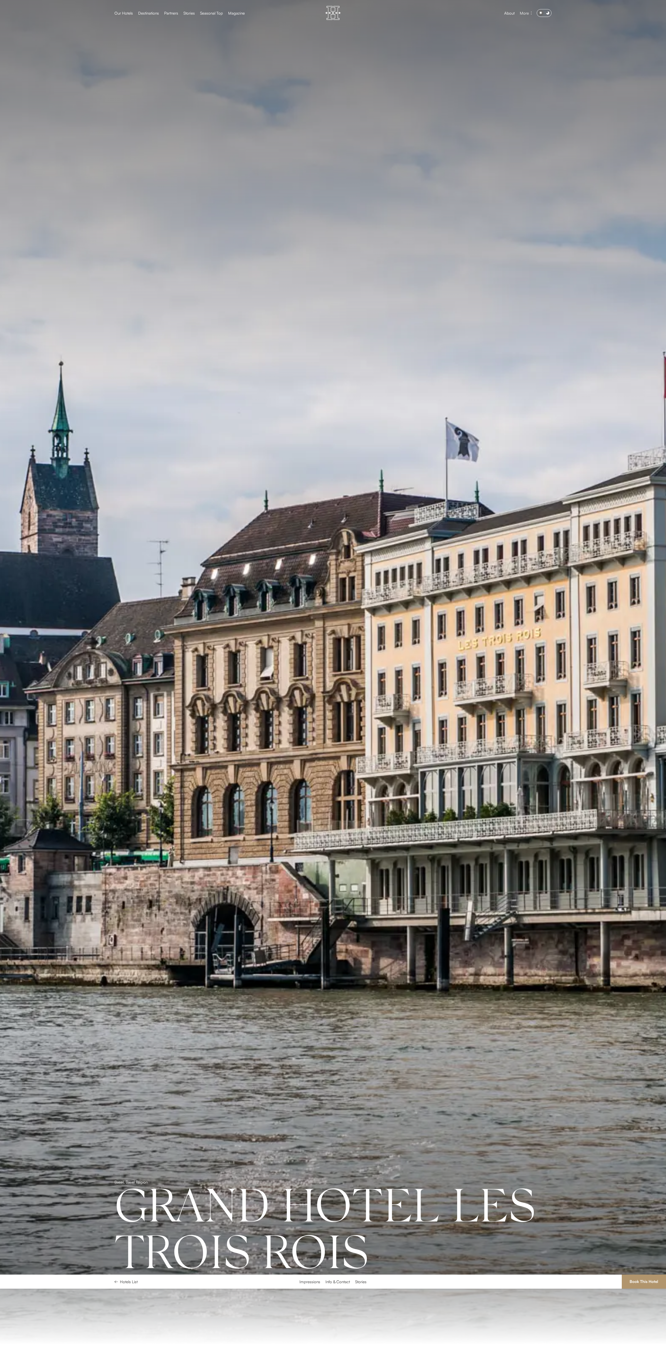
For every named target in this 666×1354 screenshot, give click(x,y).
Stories (189, 13)
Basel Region (137, 1240)
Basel (119, 1240)
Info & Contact (337, 1347)
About (509, 13)
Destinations (148, 13)
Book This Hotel (644, 1346)
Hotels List (129, 1347)
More (524, 13)
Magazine (236, 13)
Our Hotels (123, 13)
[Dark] (544, 13)
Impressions (309, 1347)
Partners (171, 13)
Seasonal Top (211, 13)
